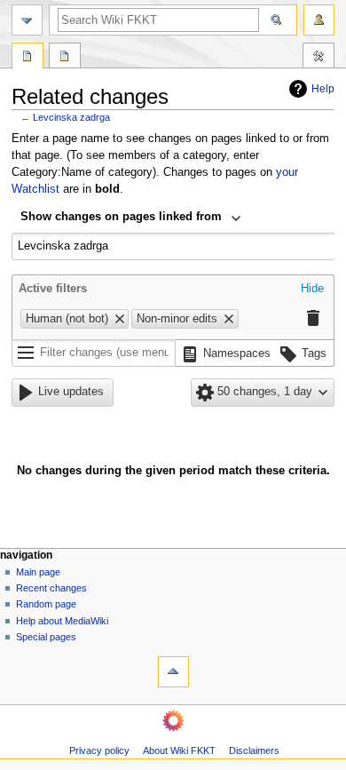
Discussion (65, 58)
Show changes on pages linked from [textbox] (121, 216)
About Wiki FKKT (179, 750)
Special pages (46, 636)
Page (27, 58)
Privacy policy (99, 750)
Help (322, 89)
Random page (46, 604)
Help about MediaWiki (62, 620)
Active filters (53, 288)
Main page (38, 572)
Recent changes (51, 588)
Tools (318, 58)
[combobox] (131, 218)
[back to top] (173, 671)
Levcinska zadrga (71, 117)
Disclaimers (254, 750)
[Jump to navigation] (27, 20)
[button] (312, 289)
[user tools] (318, 20)
